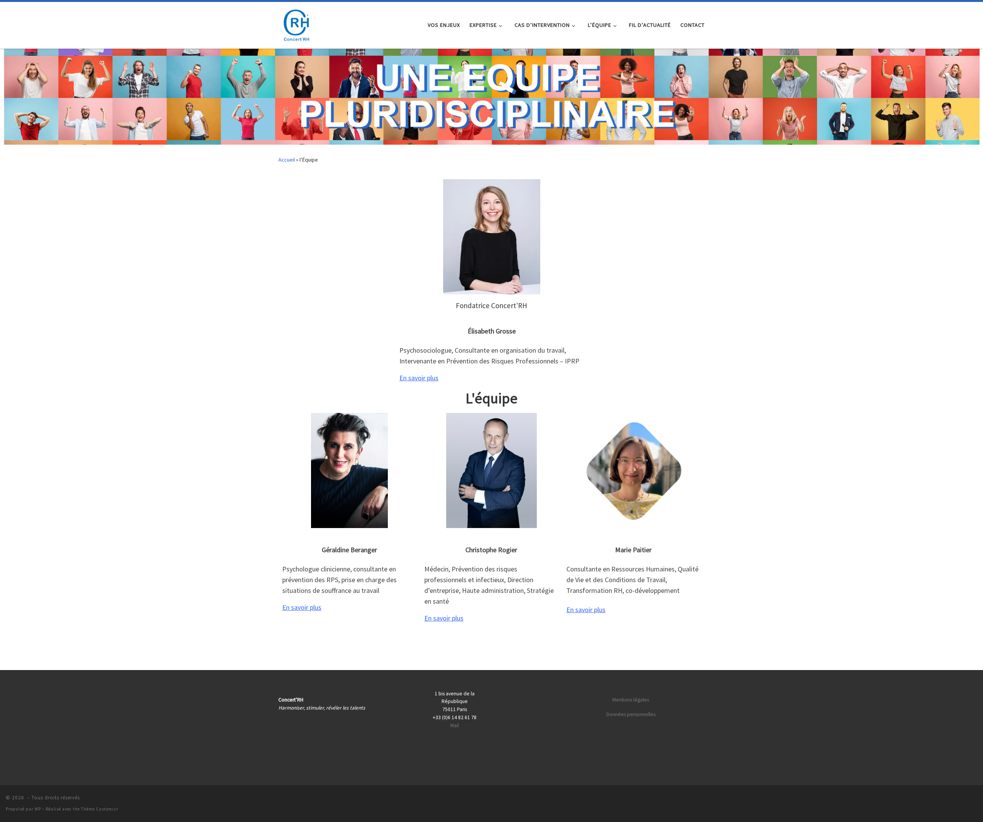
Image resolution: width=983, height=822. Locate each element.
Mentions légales (630, 700)
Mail (454, 725)
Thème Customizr (99, 809)
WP (38, 809)
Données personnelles (630, 714)
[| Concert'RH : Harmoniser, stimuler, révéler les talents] (295, 23)
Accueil (286, 159)
